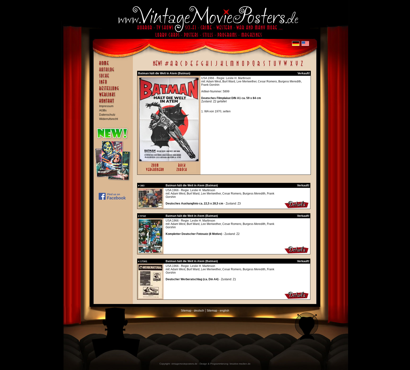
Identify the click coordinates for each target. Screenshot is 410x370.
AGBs (103, 110)
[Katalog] (114, 71)
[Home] (114, 65)
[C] (181, 66)
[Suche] (114, 77)
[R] (258, 66)
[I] (211, 66)
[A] (171, 66)
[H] (207, 66)
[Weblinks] (114, 97)
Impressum (106, 106)
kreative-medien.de (240, 363)
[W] (285, 66)
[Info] (114, 84)
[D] (186, 66)
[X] (291, 66)
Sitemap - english (218, 310)
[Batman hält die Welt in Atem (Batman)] (169, 160)
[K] (221, 66)
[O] (243, 66)
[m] (232, 66)
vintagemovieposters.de (184, 363)
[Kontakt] (114, 103)
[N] (237, 66)
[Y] (296, 66)
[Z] (301, 66)
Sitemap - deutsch (192, 310)
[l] (226, 66)
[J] (216, 66)
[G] (202, 66)
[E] (192, 66)
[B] (176, 66)
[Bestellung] (114, 90)
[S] (264, 66)
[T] (269, 66)
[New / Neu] (157, 66)
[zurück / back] (182, 171)
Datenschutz (107, 114)
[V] (279, 66)
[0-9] (166, 66)
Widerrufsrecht (108, 119)
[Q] (253, 66)
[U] (274, 66)
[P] (248, 66)
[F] (197, 66)
